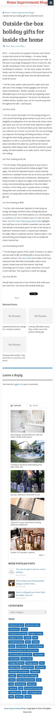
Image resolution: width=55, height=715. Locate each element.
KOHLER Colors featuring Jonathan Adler (24, 221)
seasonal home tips (33, 688)
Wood (27, 696)
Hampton (35, 671)
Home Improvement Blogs (23, 12)
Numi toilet (26, 258)
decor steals (26, 659)
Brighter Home (15, 637)
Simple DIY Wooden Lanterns (23, 552)
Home (7, 12)
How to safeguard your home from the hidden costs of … (30, 593)
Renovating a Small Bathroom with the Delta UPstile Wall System (27, 435)
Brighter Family (35, 633)
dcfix (28, 642)
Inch (38, 680)
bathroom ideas (32, 625)
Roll (20, 688)
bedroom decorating (17, 633)
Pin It (17, 298)
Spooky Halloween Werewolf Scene (25, 494)
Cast (35, 637)
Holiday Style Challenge (27, 675)
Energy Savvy (31, 663)
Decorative (14, 659)
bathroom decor (16, 625)
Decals (35, 642)
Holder (12, 675)
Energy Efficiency (16, 663)
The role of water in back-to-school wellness (30, 570)
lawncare (31, 684)
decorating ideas (36, 646)
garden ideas (27, 667)
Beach (24, 629)
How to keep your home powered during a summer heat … (30, 582)
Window (19, 696)
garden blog (14, 667)
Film (42, 663)
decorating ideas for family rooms (23, 650)
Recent (35, 405)
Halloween (40, 667)
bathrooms (14, 629)
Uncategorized (35, 692)
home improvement (26, 680)
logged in (17, 384)
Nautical (12, 688)
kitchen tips (20, 684)
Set (24, 692)
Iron (11, 684)
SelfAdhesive (14, 692)
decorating (21, 646)
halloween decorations (18, 671)
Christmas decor (16, 642)
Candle (27, 637)
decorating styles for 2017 (20, 654)
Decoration (38, 654)
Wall (11, 696)
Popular (17, 405)
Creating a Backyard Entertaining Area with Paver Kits (26, 465)
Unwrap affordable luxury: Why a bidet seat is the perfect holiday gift (39, 329)
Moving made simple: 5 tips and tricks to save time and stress (14, 358)
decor (11, 646)
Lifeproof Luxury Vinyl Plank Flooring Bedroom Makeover (26, 523)
